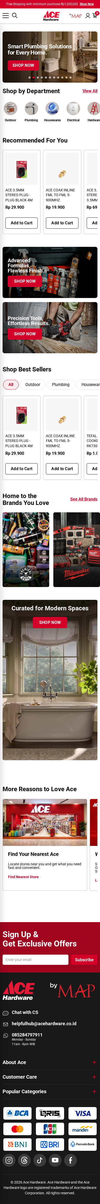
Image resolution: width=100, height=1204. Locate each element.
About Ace (14, 1062)
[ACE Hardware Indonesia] (51, 15)
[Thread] (24, 1160)
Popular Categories (24, 1091)
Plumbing (60, 384)
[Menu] (6, 16)
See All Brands (83, 499)
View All (90, 91)
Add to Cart (21, 222)
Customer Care (20, 1077)
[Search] (14, 16)
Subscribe (84, 959)
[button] (88, 15)
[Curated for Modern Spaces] (50, 680)
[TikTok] (39, 1160)
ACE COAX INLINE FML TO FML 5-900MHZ (60, 195)
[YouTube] (55, 1160)
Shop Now (87, 4)
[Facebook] (70, 1160)
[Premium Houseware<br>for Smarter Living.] (50, 57)
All (10, 384)
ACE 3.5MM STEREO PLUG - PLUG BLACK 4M (19, 195)
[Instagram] (9, 1160)
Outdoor (32, 384)
